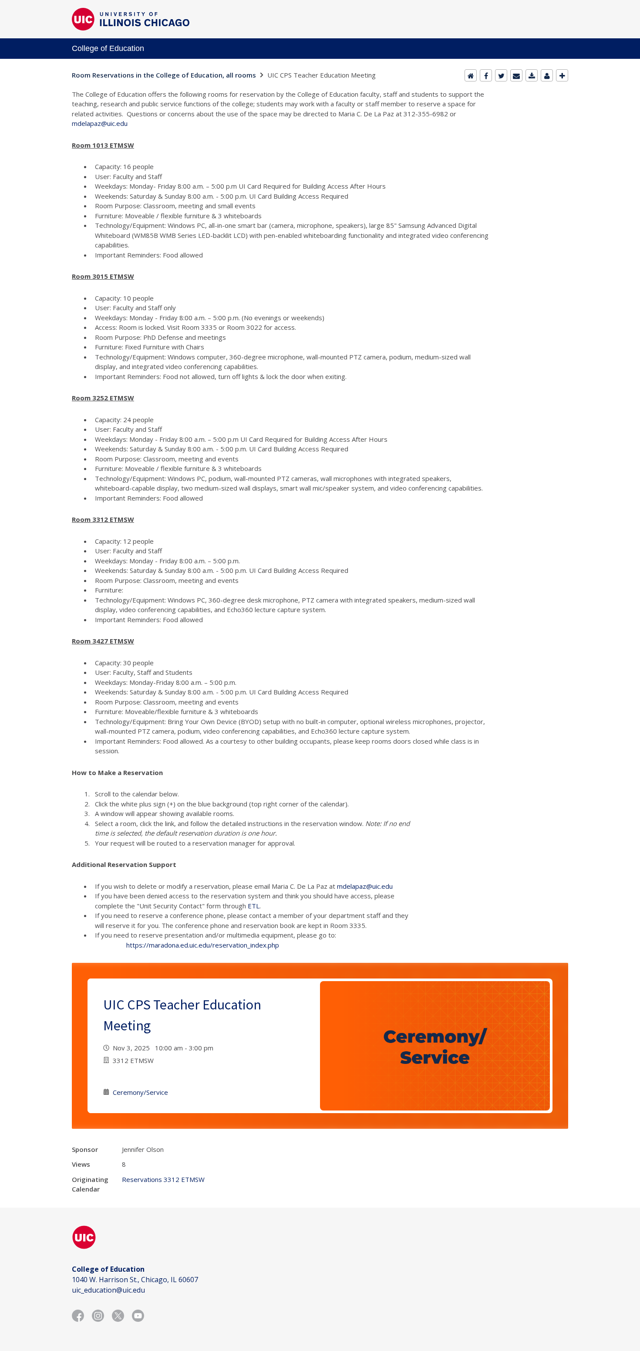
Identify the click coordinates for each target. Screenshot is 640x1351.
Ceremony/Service (140, 1092)
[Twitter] (501, 75)
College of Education (108, 48)
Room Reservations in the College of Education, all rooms (164, 75)
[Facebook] (486, 75)
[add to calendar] (531, 75)
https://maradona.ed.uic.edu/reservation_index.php (202, 945)
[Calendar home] (471, 75)
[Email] (516, 75)
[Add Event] (562, 75)
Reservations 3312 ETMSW (163, 1179)
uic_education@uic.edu (108, 1290)
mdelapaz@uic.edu (100, 123)
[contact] (547, 75)
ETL (253, 905)
